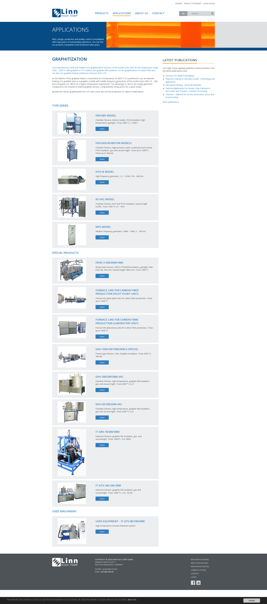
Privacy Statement (192, 3)
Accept (252, 600)
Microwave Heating (200, 566)
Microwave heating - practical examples (183, 85)
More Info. (132, 599)
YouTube (198, 583)
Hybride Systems (198, 570)
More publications (171, 102)
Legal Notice (209, 3)
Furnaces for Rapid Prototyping (180, 75)
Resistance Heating (200, 559)
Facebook (193, 583)
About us (141, 13)
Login (193, 577)
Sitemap (178, 3)
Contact (158, 13)
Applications (122, 13)
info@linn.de (107, 571)
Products (101, 13)
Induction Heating (199, 563)
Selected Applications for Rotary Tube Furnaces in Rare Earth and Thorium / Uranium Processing (188, 89)
